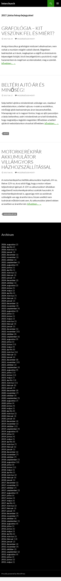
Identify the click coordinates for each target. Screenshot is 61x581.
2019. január (6, 449)
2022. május (6, 347)
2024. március (7, 295)
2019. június (6, 436)
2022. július (6, 342)
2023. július (6, 313)
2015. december (8, 544)
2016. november (8, 516)
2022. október (7, 334)
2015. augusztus (8, 554)
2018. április (6, 472)
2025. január (6, 277)
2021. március (7, 382)
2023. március (7, 321)
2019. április (6, 441)
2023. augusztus (8, 311)
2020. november (8, 393)
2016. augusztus (8, 523)
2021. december (8, 359)
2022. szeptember (9, 336)
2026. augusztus (8, 244)
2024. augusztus (8, 285)
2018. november (8, 454)
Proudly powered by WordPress (13, 574)
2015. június (6, 559)
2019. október (7, 426)
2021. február (7, 385)
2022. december (8, 329)
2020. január (6, 418)
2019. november (8, 423)
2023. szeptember (9, 308)
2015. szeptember (9, 552)
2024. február (7, 298)
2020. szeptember (9, 398)
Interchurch (8, 3)
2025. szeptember (9, 262)
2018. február (7, 477)
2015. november (8, 546)
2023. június (6, 316)
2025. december (8, 254)
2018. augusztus (8, 462)
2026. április (6, 247)
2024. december (8, 280)
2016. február (7, 539)
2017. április (6, 503)
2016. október (7, 518)
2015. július (6, 557)
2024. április (6, 293)
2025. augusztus (8, 265)
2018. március (7, 475)
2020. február (7, 416)
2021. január (6, 388)
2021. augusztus (8, 370)
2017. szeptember (9, 490)
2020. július (6, 403)
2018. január (6, 480)
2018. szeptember (9, 459)
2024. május (6, 290)
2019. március (7, 444)
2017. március (7, 505)
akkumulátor (10, 214)
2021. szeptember (9, 367)
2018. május (6, 470)
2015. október (7, 549)
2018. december (8, 452)
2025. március (7, 272)
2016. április (6, 534)
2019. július (6, 434)
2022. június (6, 344)
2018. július (6, 464)
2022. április (6, 349)
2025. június (6, 267)
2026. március (7, 249)
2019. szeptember (9, 429)
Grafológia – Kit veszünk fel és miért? (27, 30)
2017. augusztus (8, 493)
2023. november (8, 306)
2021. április (6, 380)
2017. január (6, 511)
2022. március (7, 352)
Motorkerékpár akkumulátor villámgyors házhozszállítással (26, 159)
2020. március (7, 413)
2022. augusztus (8, 339)
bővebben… (8, 63)
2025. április (6, 270)
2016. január (6, 541)
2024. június (6, 288)
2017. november (8, 485)
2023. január (6, 326)
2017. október (7, 488)
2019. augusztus (8, 431)
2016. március (7, 536)
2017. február (7, 508)
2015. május (6, 562)
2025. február (7, 275)
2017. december (8, 482)
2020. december (8, 390)
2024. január (6, 301)
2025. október (7, 260)
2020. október (7, 395)
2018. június (6, 467)
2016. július (6, 526)
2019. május (6, 439)
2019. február (7, 447)
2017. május (6, 500)
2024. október (7, 283)
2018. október (7, 457)
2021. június (6, 375)
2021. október (7, 365)
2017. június (6, 498)
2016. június (6, 528)
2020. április (6, 411)
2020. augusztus (8, 400)
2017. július (6, 495)
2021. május (6, 377)
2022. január (6, 357)
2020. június (6, 406)
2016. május (6, 531)
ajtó (6, 133)
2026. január (6, 252)
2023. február (7, 324)
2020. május (6, 408)
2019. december (8, 421)
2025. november (8, 257)
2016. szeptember (9, 521)
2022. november (8, 331)
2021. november (8, 362)
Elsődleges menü (57, 3)
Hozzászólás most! (26, 39)
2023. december (8, 303)
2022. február (7, 354)
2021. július (6, 372)
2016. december (8, 513)
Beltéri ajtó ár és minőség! (22, 87)
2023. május (6, 318)
